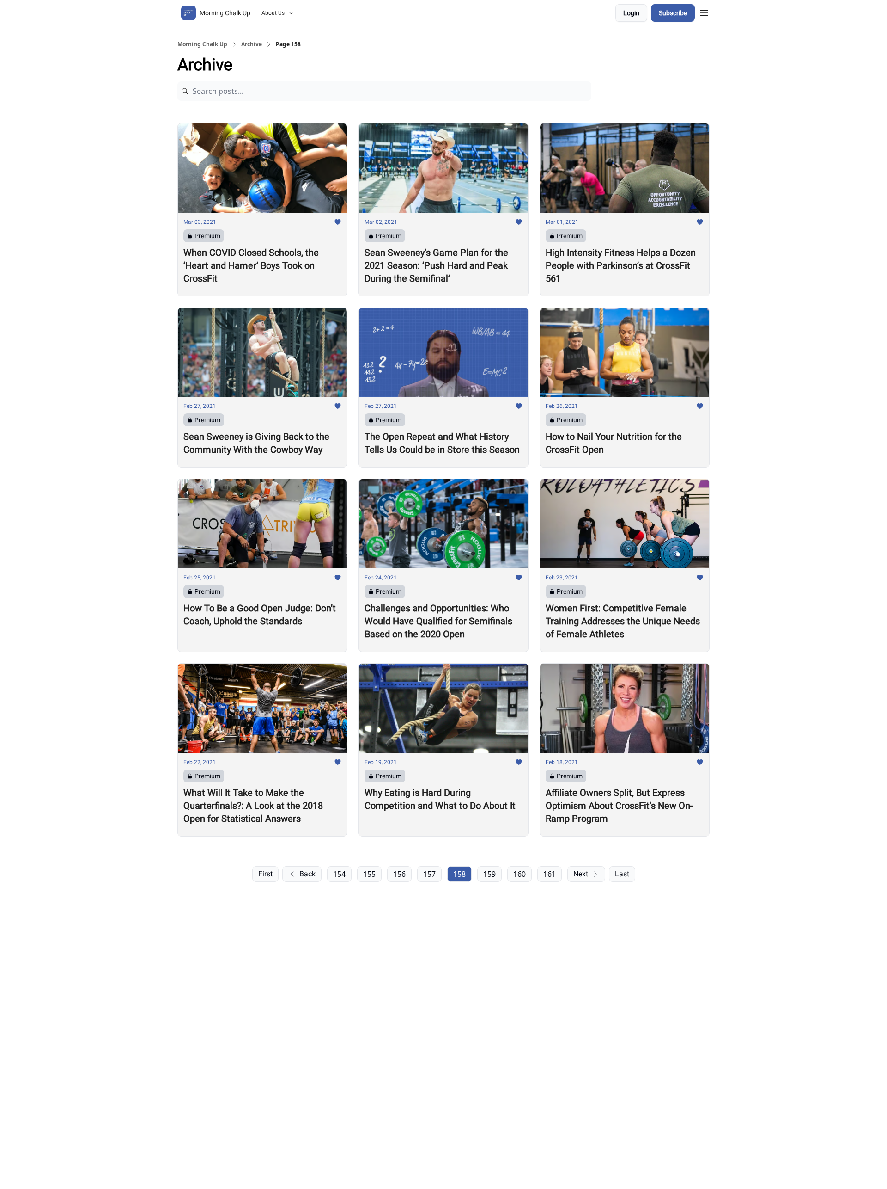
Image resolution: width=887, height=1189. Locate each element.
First (265, 873)
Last (622, 873)
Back (307, 873)
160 (519, 874)
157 (429, 874)
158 (459, 874)
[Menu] (704, 11)
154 (339, 874)
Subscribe (673, 13)
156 (399, 874)
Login (631, 13)
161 (549, 874)
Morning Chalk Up (202, 44)
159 (489, 874)
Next (580, 873)
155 (369, 874)
